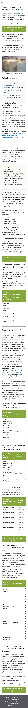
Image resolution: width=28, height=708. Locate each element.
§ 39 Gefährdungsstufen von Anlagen (9, 331)
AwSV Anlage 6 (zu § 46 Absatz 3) (11, 372)
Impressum (19, 697)
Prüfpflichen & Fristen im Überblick (13, 88)
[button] (2, 705)
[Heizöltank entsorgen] (7, 2)
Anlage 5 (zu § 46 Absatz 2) (16, 376)
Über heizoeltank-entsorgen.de (14, 699)
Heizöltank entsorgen (8, 118)
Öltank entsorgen (17, 13)
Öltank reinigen (14, 21)
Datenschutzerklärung (11, 697)
